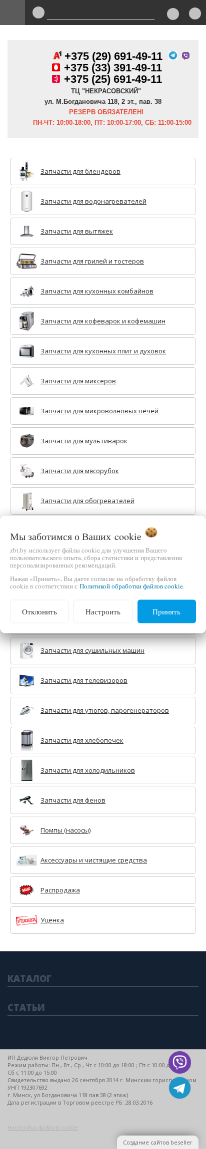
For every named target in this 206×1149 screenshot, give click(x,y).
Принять (166, 611)
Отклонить (39, 611)
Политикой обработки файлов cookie (131, 585)
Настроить (103, 611)
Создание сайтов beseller (157, 1142)
